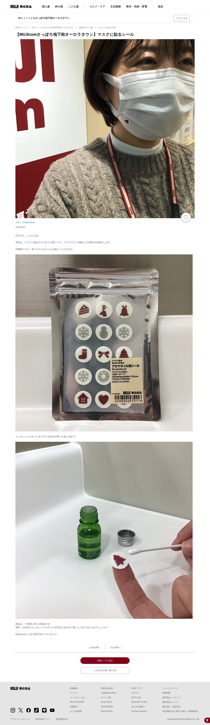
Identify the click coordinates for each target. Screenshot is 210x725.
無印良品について (170, 702)
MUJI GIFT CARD (139, 702)
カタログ (135, 693)
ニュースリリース (170, 688)
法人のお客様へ (138, 706)
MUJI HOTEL (107, 711)
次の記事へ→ (116, 647)
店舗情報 (74, 688)
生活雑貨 (115, 6)
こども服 (73, 6)
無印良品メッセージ (171, 697)
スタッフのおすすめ (25, 222)
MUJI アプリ (136, 688)
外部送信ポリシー (43, 719)
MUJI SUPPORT (77, 702)
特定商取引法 (62, 719)
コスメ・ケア (97, 6)
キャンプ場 (106, 697)
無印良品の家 (107, 688)
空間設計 (74, 706)
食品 (160, 6)
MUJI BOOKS (107, 706)
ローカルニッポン (78, 697)
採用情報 (166, 693)
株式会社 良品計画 (171, 706)
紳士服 (59, 6)
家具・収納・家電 (136, 6)
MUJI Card (136, 697)
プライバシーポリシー (20, 719)
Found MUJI (106, 702)
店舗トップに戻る (105, 660)
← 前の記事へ (94, 647)
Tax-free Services (139, 711)
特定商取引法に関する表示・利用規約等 (180, 711)
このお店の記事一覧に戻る (105, 670)
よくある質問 (76, 711)
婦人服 (46, 6)
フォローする (182, 18)
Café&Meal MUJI (108, 693)
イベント (74, 693)
